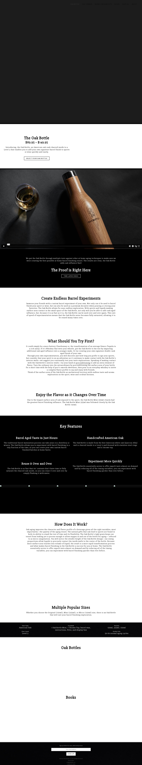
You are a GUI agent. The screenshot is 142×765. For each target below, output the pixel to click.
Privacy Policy (71, 760)
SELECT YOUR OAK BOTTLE (36, 158)
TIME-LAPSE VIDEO (71, 276)
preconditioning (83, 363)
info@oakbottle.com (71, 762)
